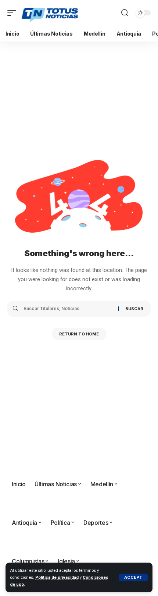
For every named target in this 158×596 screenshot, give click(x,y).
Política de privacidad (57, 577)
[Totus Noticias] (50, 13)
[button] (133, 577)
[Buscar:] (68, 309)
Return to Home (79, 334)
